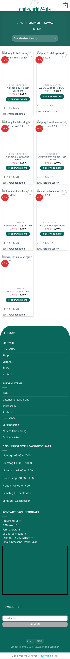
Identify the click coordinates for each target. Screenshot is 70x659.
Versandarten (10, 424)
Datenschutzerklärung (15, 399)
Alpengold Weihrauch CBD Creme (52, 158)
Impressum (9, 406)
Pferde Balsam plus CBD (52, 225)
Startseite (8, 342)
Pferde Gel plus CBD (18, 291)
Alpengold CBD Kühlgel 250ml (18, 158)
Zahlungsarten (11, 437)
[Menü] (4, 6)
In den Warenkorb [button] (17, 99)
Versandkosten (16, 113)
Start (20, 22)
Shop (5, 355)
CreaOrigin (43, 655)
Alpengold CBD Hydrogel (52, 88)
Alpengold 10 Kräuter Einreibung (18, 89)
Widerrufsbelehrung (14, 431)
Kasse (6, 368)
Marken (7, 361)
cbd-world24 (52, 646)
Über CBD (8, 349)
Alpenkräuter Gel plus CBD (18, 225)
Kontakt (7, 374)
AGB (5, 393)
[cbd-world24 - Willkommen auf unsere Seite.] (35, 5)
